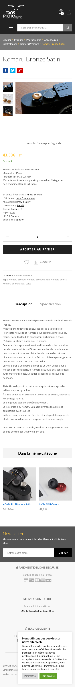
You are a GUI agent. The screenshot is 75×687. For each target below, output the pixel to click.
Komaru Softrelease (13, 283)
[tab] (23, 305)
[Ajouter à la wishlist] (27, 262)
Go (67, 27)
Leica (28, 283)
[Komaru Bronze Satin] (5, 70)
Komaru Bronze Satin (38, 279)
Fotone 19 (16, 209)
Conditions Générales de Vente (15, 670)
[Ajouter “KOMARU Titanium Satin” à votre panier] (15, 498)
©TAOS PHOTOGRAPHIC (13, 666)
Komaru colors (59, 279)
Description (23, 304)
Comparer (45, 261)
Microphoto (17, 219)
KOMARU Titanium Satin (17, 504)
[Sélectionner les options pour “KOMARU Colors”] (52, 498)
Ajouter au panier (37, 249)
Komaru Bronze (17, 279)
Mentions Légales (10, 674)
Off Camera (13, 216)
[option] (19, 491)
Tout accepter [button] (48, 675)
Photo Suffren (34, 194)
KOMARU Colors (49, 504)
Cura (12, 212)
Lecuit (20, 205)
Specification (50, 304)
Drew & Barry (23, 201)
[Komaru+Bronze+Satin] (12, 70)
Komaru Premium (23, 275)
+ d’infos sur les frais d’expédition (38, 610)
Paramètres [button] (29, 675)
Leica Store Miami (25, 198)
